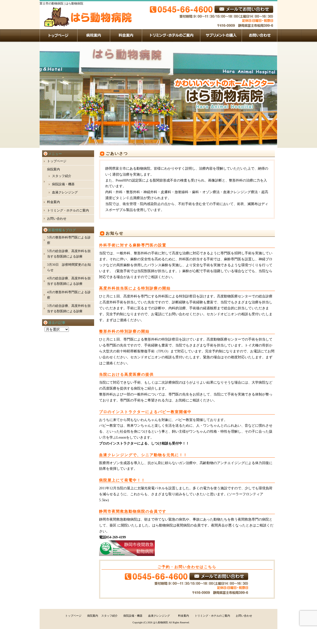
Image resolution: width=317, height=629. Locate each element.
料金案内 (126, 35)
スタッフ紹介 (61, 176)
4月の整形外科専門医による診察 (69, 294)
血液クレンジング (65, 192)
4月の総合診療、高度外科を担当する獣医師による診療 (69, 281)
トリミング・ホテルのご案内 (171, 35)
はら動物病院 (160, 622)
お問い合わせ (259, 35)
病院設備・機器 (63, 184)
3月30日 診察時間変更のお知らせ (69, 267)
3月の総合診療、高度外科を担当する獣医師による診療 (69, 308)
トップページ (59, 35)
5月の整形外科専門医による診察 (69, 240)
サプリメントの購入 (221, 35)
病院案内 (94, 35)
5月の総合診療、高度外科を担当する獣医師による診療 (69, 253)
